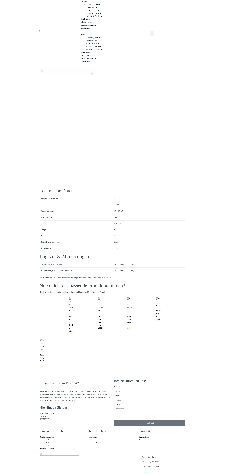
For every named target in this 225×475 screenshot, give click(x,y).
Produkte (84, 1)
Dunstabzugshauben (93, 4)
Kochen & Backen (92, 10)
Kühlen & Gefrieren (93, 13)
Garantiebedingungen (88, 25)
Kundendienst (86, 19)
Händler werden (86, 22)
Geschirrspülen (91, 7)
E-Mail (117, 395)
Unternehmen (85, 28)
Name (116, 387)
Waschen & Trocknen (94, 16)
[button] (152, 33)
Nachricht (118, 404)
